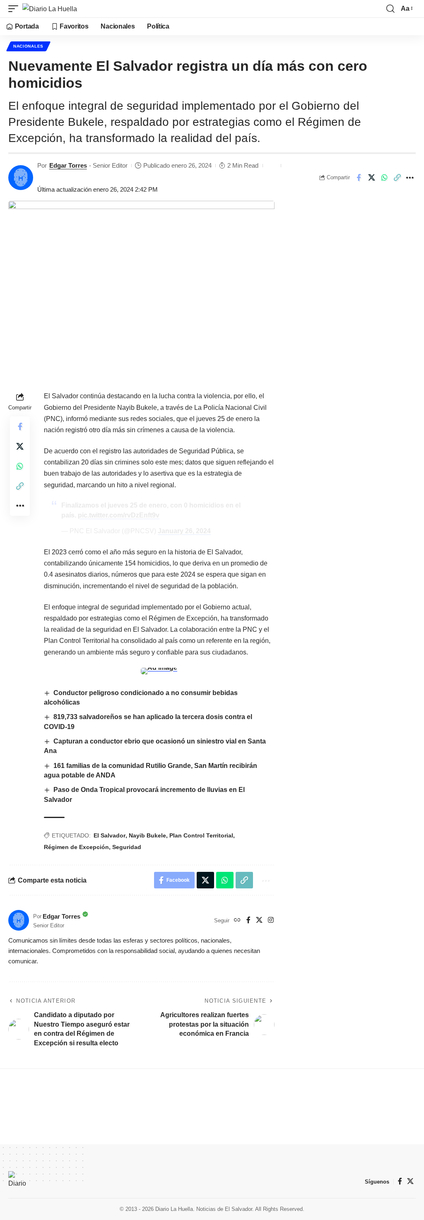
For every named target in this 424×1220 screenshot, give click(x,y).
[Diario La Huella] (49, 8)
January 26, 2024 (184, 530)
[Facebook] (248, 920)
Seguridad (126, 847)
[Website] (237, 920)
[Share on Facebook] (358, 177)
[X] (259, 920)
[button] (15, 8)
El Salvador (109, 835)
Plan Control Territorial (201, 835)
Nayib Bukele (147, 835)
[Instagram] (271, 920)
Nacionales (28, 46)
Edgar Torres (68, 165)
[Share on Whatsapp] (384, 177)
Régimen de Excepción (76, 847)
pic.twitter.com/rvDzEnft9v (118, 515)
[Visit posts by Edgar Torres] (20, 177)
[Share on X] (371, 177)
